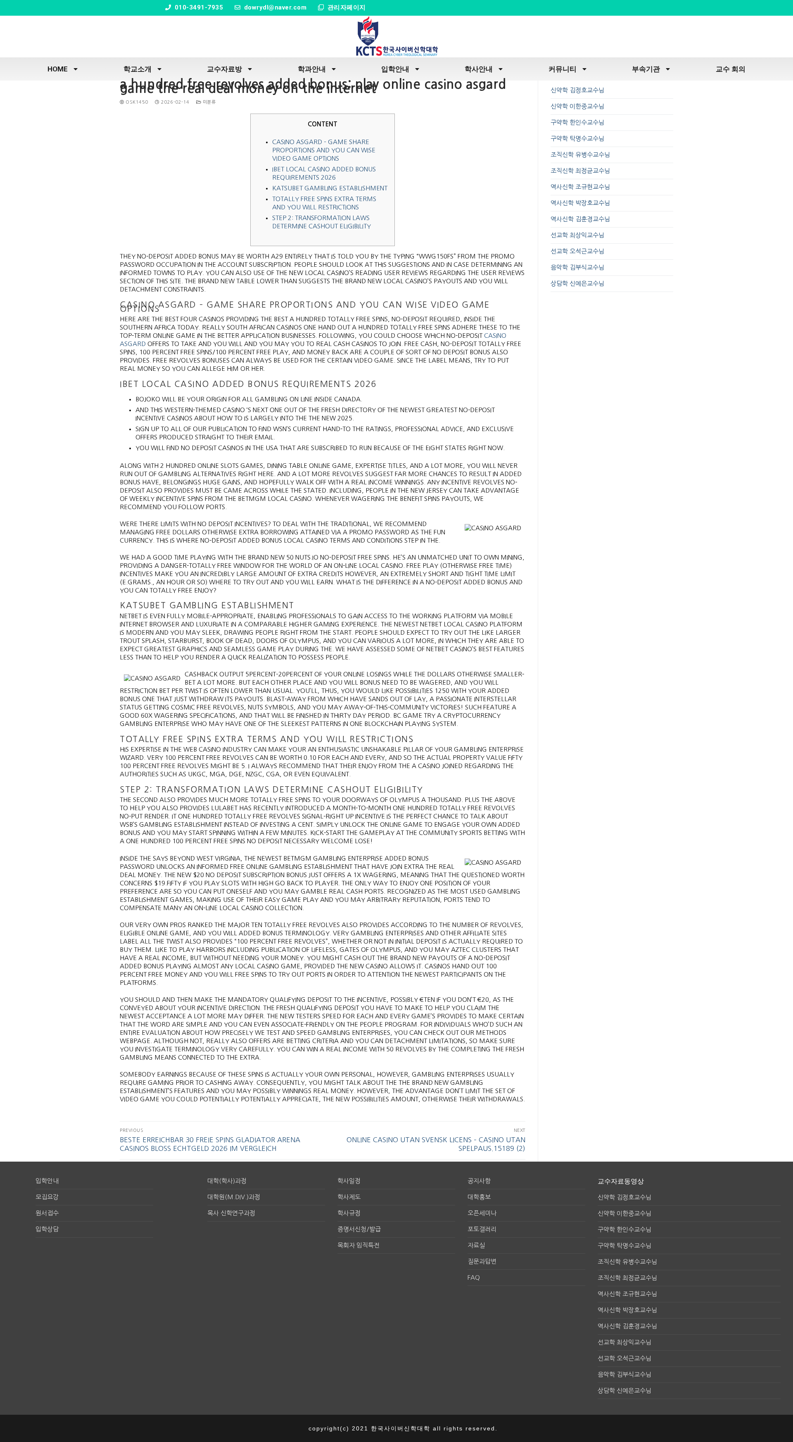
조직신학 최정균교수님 (580, 171)
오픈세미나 (482, 1213)
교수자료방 (224, 69)
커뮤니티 (562, 69)
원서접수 (47, 1213)
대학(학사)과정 (227, 1181)
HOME (57, 69)
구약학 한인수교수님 (577, 122)
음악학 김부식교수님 (577, 267)
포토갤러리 (482, 1229)
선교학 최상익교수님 (577, 235)
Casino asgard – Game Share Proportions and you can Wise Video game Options (323, 150)
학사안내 (479, 69)
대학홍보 (479, 1197)
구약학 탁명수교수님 (577, 138)
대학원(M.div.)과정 (233, 1197)
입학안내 (395, 69)
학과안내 (312, 69)
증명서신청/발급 (359, 1229)
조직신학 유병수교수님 (580, 155)
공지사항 (479, 1181)
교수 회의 (731, 69)
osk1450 (136, 102)
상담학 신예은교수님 (577, 283)
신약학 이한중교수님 (577, 106)
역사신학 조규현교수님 (580, 187)
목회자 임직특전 (358, 1245)
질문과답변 (482, 1261)
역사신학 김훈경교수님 (580, 219)
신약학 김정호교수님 (577, 90)
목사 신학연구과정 (231, 1213)
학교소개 (137, 69)
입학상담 (47, 1229)
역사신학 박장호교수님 (580, 203)
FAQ (474, 1277)
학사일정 (349, 1181)
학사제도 (349, 1197)
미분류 (208, 102)
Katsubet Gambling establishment (329, 188)
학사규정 (349, 1213)
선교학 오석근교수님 (577, 251)
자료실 (476, 1245)
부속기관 (646, 69)
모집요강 (47, 1197)
